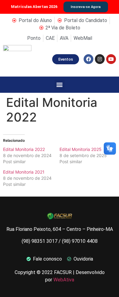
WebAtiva (63, 280)
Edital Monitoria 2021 (24, 172)
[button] (60, 85)
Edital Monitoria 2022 (24, 149)
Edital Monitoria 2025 (81, 149)
